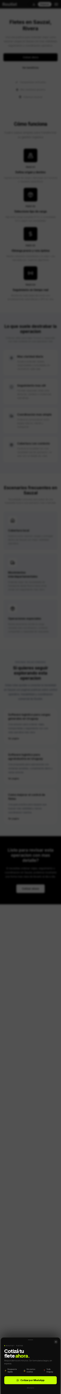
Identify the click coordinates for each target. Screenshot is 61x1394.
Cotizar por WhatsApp (32, 1380)
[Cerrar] (56, 1342)
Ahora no (30, 1388)
